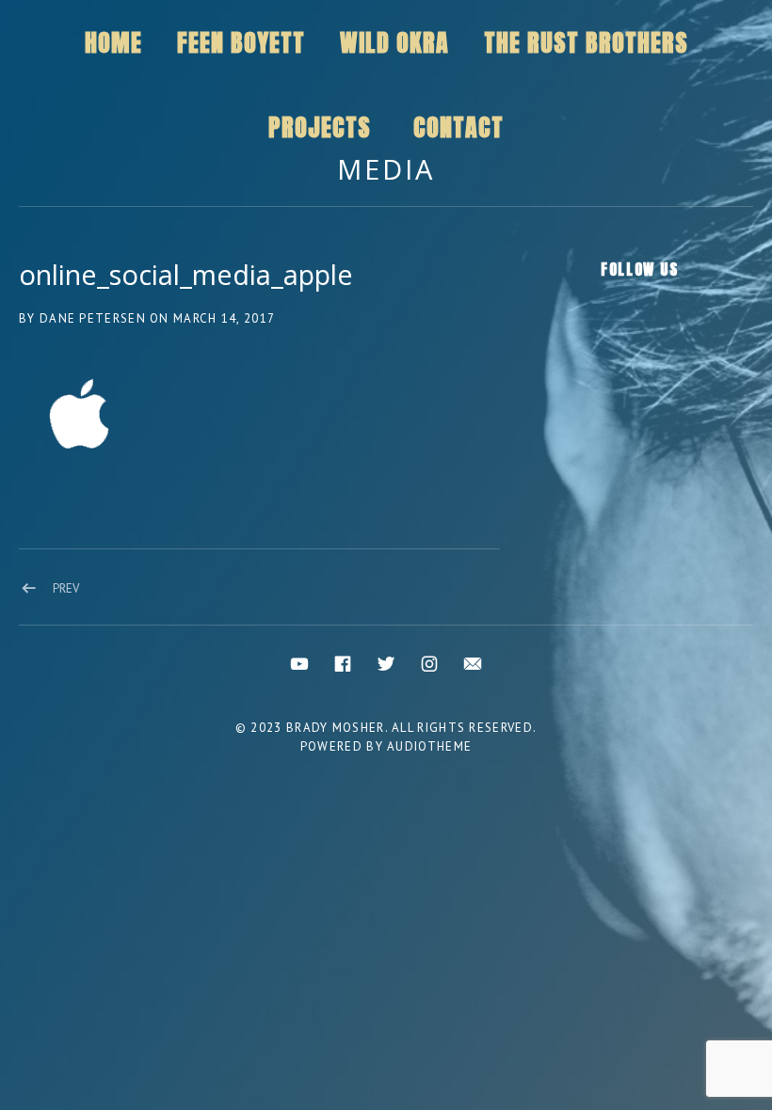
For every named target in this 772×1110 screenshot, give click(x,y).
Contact (458, 127)
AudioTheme (429, 746)
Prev (66, 588)
